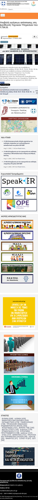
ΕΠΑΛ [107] (7, 435)
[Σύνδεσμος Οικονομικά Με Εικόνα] (19, 384)
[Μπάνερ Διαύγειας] (10, 101)
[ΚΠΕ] (17, 268)
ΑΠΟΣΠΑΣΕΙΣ (4, 42)
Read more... (22, 148)
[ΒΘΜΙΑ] (17, 235)
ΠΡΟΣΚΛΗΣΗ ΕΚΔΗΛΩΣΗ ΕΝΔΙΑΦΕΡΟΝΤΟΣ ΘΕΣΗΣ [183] (14, 425)
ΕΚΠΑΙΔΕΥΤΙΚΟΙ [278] (11, 422)
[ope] (19, 205)
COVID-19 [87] (25, 438)
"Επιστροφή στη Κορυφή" (30, 496)
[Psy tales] (31, 193)
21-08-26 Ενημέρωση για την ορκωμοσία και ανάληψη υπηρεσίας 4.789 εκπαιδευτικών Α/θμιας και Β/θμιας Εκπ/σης (20, 153)
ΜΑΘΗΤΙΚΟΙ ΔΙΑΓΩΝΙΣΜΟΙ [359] (15, 420)
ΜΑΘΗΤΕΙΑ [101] (19, 435)
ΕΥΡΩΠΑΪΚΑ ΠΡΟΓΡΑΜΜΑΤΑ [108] (15, 432)
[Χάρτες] (19, 124)
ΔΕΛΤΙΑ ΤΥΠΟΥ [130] (10, 429)
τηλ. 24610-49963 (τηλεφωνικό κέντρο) (13, 493)
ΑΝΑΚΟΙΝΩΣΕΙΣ (13, 36)
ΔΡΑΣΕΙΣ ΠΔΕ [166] (26, 427)
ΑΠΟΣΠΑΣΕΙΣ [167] (10, 427)
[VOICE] (19, 313)
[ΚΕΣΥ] (17, 257)
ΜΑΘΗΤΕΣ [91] (12, 438)
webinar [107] (26, 433)
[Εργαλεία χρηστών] (35, 36)
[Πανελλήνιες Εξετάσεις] (19, 403)
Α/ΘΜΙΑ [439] (20, 418)
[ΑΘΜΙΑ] (17, 224)
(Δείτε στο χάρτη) (17, 485)
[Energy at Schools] (7, 193)
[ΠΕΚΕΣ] (17, 246)
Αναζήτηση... (4, 9)
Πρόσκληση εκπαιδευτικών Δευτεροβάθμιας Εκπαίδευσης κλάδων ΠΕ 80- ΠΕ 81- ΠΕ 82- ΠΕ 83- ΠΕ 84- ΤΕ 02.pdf (16, 92)
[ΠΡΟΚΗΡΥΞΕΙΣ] (19, 343)
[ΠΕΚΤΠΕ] (17, 279)
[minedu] (19, 111)
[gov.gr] (28, 101)
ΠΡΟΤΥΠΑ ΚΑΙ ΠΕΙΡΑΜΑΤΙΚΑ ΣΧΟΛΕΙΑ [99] (18, 436)
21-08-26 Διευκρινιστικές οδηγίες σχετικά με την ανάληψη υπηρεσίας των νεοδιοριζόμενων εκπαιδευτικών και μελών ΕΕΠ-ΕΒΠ (18, 143)
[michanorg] (19, 456)
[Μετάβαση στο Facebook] (19, 476)
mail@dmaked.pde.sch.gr (8, 491)
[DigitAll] (19, 193)
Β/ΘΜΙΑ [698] (8, 418)
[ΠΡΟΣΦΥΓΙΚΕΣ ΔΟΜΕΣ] (19, 363)
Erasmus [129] (26, 429)
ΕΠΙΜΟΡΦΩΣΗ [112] (10, 431)
